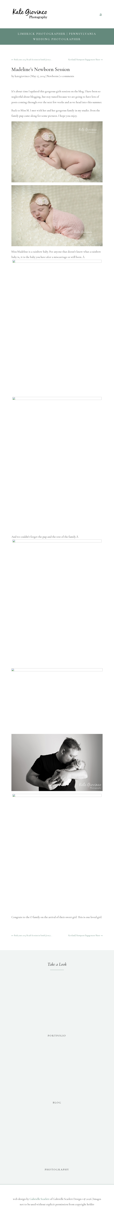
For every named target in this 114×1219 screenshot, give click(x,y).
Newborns (52, 76)
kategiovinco (22, 76)
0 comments (67, 76)
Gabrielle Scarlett (39, 1199)
